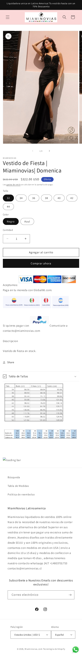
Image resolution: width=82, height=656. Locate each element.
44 (8, 206)
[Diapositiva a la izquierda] (32, 151)
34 (21, 198)
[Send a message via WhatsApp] (75, 649)
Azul (27, 221)
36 (33, 198)
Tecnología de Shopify (54, 649)
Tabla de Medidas (18, 486)
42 (71, 198)
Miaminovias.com (34, 649)
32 (8, 198)
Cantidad (8, 230)
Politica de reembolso (21, 494)
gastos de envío (13, 184)
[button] (7, 17)
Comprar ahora (41, 263)
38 (46, 198)
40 (59, 198)
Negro (11, 221)
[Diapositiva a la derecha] (49, 151)
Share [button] (10, 362)
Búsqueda (14, 477)
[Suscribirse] (70, 594)
